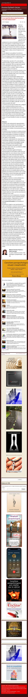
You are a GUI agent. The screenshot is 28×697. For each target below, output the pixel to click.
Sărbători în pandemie (11, 315)
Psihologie (10, 15)
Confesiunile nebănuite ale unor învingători (16, 334)
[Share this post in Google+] (25, 22)
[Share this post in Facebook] (21, 22)
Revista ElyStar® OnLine (11, 8)
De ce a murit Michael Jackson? (21, 353)
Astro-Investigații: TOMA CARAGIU (6, 354)
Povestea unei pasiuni (11, 299)
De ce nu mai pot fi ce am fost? (13, 289)
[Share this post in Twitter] (23, 22)
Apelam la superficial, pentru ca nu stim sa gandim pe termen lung (15, 346)
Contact (18, 691)
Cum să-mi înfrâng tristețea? (12, 328)
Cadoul (8, 305)
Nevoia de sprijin (10, 340)
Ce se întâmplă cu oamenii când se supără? (16, 283)
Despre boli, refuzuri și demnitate (13, 294)
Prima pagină (6, 15)
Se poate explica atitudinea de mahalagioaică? (13, 322)
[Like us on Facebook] (25, 5)
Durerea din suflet (10, 310)
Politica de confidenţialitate (11, 691)
